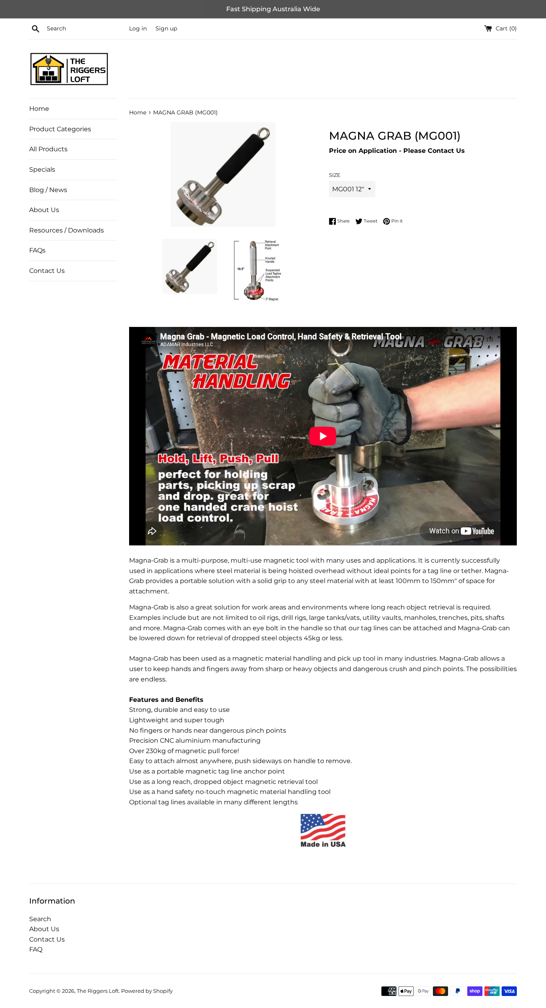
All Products (48, 149)
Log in (138, 28)
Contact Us (47, 271)
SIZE (335, 175)
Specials (42, 169)
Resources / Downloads (66, 230)
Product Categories (60, 129)
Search (40, 919)
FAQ (35, 949)
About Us (44, 210)
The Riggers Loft (98, 991)
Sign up (166, 28)
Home (39, 108)
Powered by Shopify (147, 991)
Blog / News (48, 190)
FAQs (37, 250)
